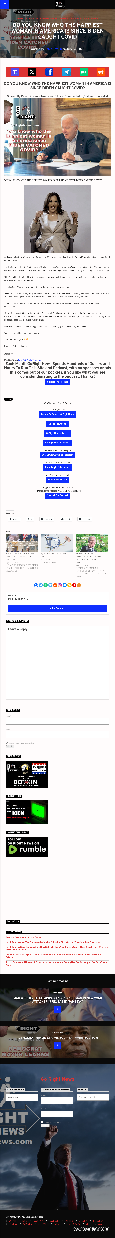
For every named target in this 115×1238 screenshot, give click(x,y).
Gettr (89, 1224)
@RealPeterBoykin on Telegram (57, 455)
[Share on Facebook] (49, 72)
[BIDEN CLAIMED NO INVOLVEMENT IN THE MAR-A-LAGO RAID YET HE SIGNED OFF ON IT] (92, 543)
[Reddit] (55, 585)
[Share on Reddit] (100, 72)
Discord (83, 1221)
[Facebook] (36, 585)
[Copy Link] (69, 585)
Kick (24, 1221)
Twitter (68, 1221)
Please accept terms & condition (21, 743)
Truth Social (73, 1224)
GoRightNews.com (57, 424)
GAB (100, 1224)
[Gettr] (74, 585)
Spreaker (43, 1224)
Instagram (98, 1221)
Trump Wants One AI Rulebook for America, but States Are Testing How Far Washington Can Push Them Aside (56, 964)
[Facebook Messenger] (65, 585)
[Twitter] (50, 585)
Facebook (54, 1221)
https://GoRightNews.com (29, 360)
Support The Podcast (57, 382)
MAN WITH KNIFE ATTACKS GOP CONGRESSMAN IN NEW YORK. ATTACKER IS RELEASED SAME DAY (58, 1000)
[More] (79, 585)
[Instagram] (60, 585)
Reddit (57, 1224)
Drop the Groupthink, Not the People (23, 937)
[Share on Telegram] (66, 72)
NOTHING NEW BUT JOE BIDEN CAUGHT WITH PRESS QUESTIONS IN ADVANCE (21, 557)
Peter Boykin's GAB (57, 479)
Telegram (38, 1221)
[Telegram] (41, 585)
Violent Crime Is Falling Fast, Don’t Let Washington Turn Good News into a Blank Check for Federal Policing (53, 956)
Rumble (13, 1224)
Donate (12, 1221)
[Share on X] (31, 72)
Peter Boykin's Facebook (57, 467)
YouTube (27, 1224)
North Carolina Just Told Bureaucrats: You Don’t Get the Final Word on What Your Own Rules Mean (53, 942)
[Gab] (45, 585)
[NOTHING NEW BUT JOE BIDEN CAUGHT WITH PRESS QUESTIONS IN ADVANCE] (22, 543)
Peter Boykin (53, 49)
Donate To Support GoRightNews (57, 414)
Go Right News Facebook (57, 442)
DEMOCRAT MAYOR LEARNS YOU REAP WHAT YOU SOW (58, 1038)
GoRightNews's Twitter (57, 433)
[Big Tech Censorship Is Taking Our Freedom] (57, 543)
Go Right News (57, 1079)
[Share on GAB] (83, 72)
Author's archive (57, 608)
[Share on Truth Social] (14, 72)
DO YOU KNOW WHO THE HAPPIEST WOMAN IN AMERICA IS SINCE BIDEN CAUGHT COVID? (57, 18)
